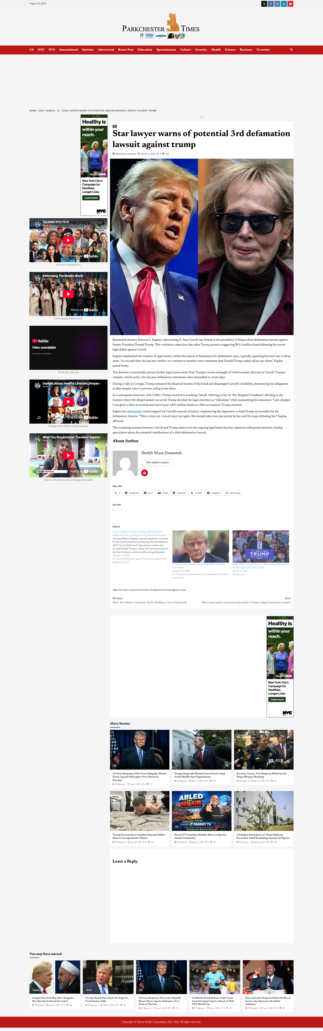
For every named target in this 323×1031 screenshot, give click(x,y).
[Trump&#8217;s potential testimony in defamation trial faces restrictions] (200, 546)
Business (246, 49)
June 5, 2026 (268, 1008)
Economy (263, 49)
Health (216, 49)
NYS (52, 49)
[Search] (291, 50)
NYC (41, 49)
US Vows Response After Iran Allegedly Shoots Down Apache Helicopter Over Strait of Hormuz (139, 777)
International (68, 49)
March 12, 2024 (148, 154)
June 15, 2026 (54, 1005)
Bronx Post (126, 49)
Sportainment (166, 49)
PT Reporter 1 (120, 784)
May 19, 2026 (197, 781)
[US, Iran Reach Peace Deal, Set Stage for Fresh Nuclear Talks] (108, 977)
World (88, 990)
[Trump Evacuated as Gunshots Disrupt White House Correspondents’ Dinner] (140, 811)
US (31, 49)
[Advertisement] (161, 79)
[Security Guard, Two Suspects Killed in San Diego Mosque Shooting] (264, 750)
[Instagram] (277, 4)
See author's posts (157, 462)
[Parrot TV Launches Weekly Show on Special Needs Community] (201, 811)
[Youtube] (290, 4)
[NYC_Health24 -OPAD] (280, 666)
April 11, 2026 (198, 842)
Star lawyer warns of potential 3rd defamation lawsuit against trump (152, 590)
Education (145, 49)
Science (230, 49)
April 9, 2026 (259, 842)
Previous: (150, 600)
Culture (185, 49)
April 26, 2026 (136, 842)
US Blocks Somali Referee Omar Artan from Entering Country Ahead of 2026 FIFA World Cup (213, 1001)
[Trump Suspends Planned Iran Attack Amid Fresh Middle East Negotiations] (201, 750)
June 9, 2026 (135, 784)
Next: (246, 600)
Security (201, 49)
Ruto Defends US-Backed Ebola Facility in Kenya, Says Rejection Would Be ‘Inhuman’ (268, 1001)
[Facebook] (271, 4)
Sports (195, 990)
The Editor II (244, 781)
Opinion (88, 49)
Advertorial (106, 49)
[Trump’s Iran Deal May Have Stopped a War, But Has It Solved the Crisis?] (54, 977)
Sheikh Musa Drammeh (126, 154)
